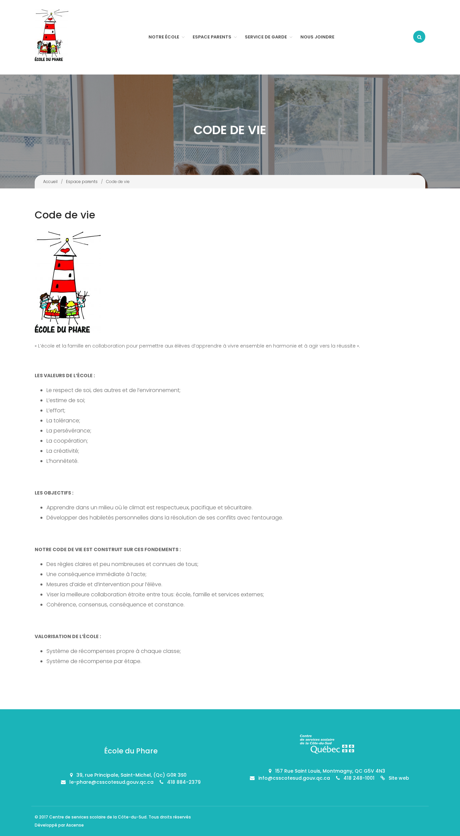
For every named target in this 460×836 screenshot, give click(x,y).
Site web (399, 778)
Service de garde (266, 37)
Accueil (50, 181)
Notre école (164, 37)
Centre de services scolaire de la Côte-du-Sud (97, 817)
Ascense (75, 825)
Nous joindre (317, 37)
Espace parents (212, 37)
